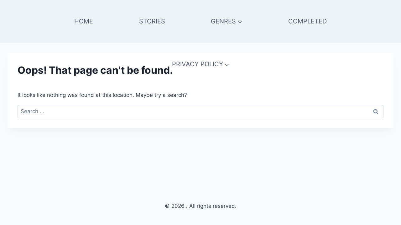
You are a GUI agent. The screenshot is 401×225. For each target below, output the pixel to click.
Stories (152, 21)
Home (83, 21)
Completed (307, 21)
